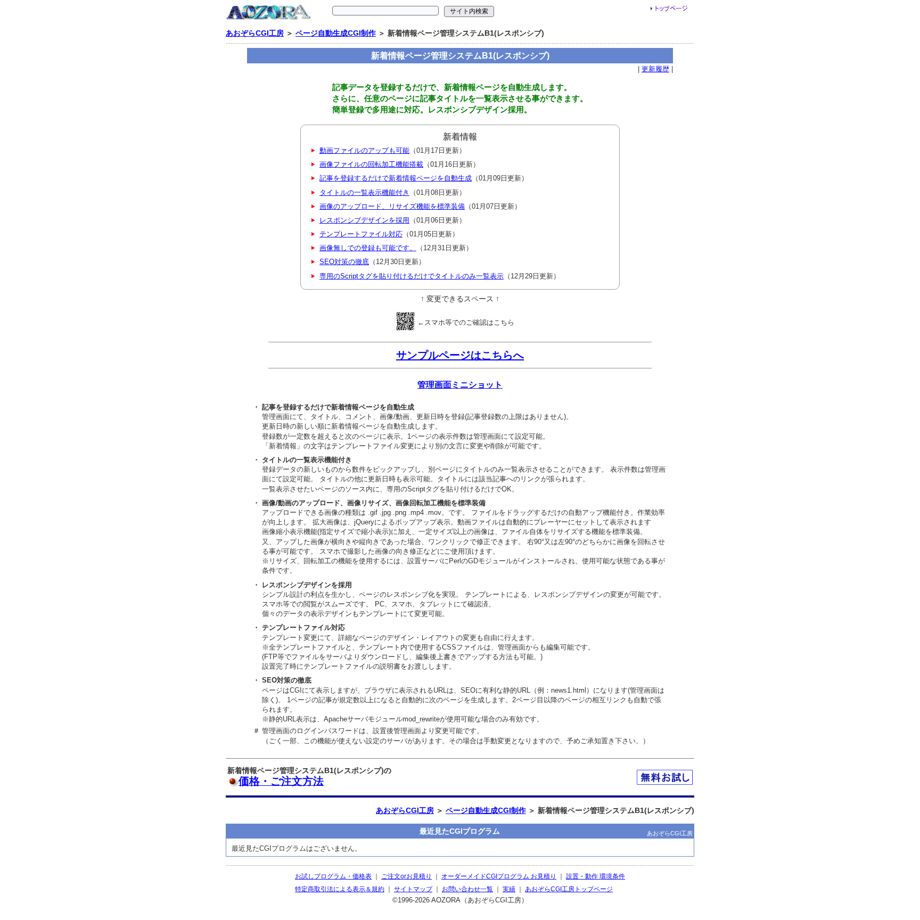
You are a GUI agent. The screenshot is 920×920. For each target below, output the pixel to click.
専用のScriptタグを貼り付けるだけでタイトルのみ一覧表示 (411, 276)
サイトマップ (413, 889)
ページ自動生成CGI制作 (335, 33)
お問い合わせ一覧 (467, 889)
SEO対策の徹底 (344, 262)
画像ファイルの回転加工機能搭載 (371, 164)
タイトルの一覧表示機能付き (364, 192)
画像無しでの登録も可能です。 (367, 248)
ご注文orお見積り (406, 876)
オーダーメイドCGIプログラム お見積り (498, 876)
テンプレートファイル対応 (360, 234)
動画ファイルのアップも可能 (364, 150)
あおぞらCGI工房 (255, 33)
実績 (509, 889)
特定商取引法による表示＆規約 (339, 889)
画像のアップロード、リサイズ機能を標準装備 (392, 206)
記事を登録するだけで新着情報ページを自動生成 (395, 178)
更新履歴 (655, 69)
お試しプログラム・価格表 (333, 876)
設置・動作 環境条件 (595, 876)
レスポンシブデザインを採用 (364, 220)
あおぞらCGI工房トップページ (569, 889)
